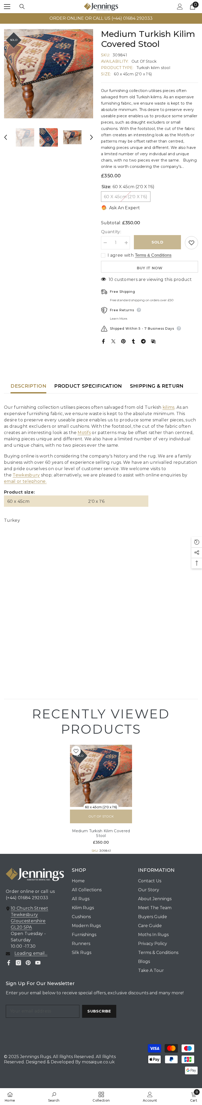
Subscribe (99, 1011)
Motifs (84, 432)
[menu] (7, 6)
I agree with (121, 255)
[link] (54, 1096)
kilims (169, 407)
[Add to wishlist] (191, 242)
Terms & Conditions (153, 255)
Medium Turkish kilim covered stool (101, 833)
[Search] (22, 6)
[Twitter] (113, 341)
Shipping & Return (157, 386)
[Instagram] (18, 963)
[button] (5, 137)
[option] (101, 18)
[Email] (153, 341)
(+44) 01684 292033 (27, 897)
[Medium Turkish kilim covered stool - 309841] (101, 776)
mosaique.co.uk (98, 1061)
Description (28, 386)
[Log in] (180, 6)
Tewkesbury (26, 475)
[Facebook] (103, 341)
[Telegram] (143, 341)
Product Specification (88, 386)
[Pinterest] (123, 341)
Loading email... (30, 953)
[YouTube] (38, 963)
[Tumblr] (133, 341)
